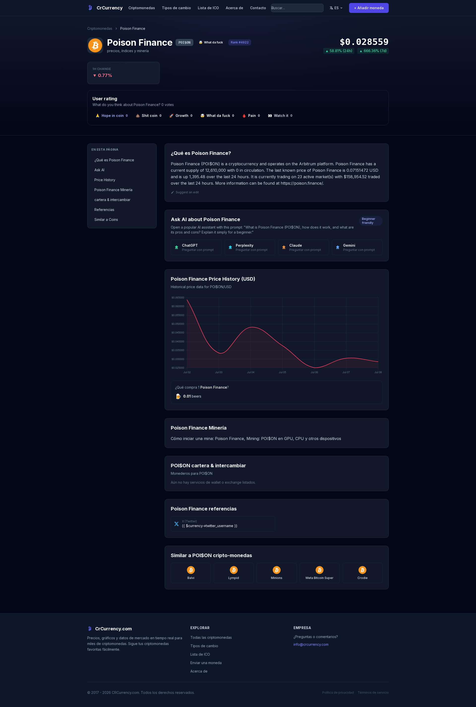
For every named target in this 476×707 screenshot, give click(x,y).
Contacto (258, 8)
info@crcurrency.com (311, 644)
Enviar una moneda (206, 663)
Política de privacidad (338, 692)
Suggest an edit (187, 192)
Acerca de (234, 8)
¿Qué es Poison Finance (114, 160)
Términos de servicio (373, 692)
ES (336, 8)
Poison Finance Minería (113, 190)
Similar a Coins (106, 219)
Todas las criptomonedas (211, 637)
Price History (104, 180)
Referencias (104, 209)
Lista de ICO (208, 8)
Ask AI (99, 170)
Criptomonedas (141, 8)
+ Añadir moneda (369, 8)
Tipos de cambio (176, 8)
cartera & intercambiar (112, 200)
